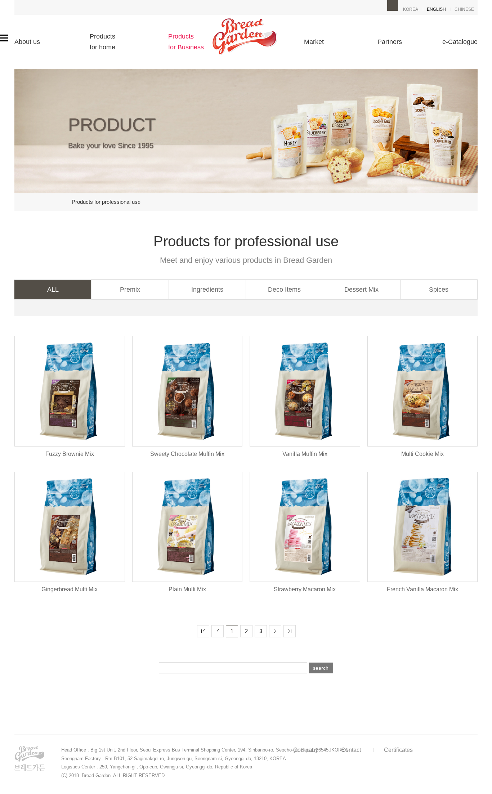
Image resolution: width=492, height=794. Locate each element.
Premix (130, 289)
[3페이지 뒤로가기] (289, 631)
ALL (53, 289)
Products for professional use (106, 202)
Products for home (102, 42)
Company (305, 750)
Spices (438, 289)
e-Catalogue (460, 41)
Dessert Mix (361, 289)
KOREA (410, 9)
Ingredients (207, 289)
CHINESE (464, 9)
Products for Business (186, 42)
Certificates (398, 750)
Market (314, 41)
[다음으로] (275, 631)
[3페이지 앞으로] (203, 631)
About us (27, 41)
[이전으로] (217, 631)
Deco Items (284, 289)
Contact (351, 750)
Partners (389, 41)
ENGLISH (436, 9)
